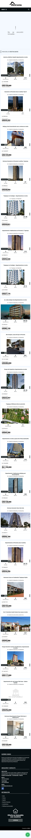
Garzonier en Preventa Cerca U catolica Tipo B (16, 91)
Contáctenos (5, 804)
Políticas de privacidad (7, 806)
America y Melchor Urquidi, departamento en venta (15, 57)
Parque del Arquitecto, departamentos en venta (15, 369)
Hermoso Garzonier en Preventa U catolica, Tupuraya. (15, 161)
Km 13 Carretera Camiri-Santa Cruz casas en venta (15, 612)
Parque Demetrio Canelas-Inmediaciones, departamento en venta (15, 647)
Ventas (4, 798)
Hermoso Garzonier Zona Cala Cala (15, 508)
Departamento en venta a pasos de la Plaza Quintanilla (15, 438)
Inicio (3, 796)
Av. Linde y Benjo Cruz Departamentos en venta (15, 300)
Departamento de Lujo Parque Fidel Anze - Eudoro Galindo (15, 682)
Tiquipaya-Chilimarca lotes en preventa (15, 404)
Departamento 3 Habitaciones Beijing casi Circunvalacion (15, 474)
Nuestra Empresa (6, 802)
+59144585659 (5, 782)
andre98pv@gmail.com (7, 785)
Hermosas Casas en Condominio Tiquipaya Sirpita (16, 577)
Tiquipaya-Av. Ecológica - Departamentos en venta (15, 195)
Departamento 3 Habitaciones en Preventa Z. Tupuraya (15, 230)
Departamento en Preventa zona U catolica (15, 542)
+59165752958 (5, 779)
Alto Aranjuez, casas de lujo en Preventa (15, 334)
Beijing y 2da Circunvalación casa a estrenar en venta (15, 126)
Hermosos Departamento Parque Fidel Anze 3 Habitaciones (15, 717)
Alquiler (4, 800)
